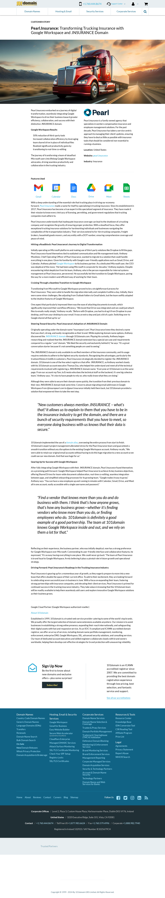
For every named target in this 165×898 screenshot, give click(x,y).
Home (19, 797)
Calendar (56, 196)
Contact (47, 797)
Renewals (21, 733)
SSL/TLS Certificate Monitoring (64, 750)
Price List (120, 736)
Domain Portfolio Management (97, 731)
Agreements (121, 746)
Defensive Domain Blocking (95, 741)
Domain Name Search (26, 736)
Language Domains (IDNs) (28, 725)
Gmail (38, 196)
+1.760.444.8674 (44, 823)
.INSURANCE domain (55, 336)
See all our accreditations (118, 697)
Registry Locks (56, 757)
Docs (73, 196)
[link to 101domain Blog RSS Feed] (146, 799)
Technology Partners (92, 778)
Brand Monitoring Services (95, 750)
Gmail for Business (58, 726)
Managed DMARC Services (63, 742)
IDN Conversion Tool (125, 725)
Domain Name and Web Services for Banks (93, 783)
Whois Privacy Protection (28, 751)
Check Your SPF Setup (60, 753)
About (28, 797)
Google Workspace (66, 263)
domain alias (72, 442)
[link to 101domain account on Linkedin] (139, 799)
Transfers (21, 729)
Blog (66, 797)
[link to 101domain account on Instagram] (132, 799)
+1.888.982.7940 (131, 823)
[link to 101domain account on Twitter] (125, 799)
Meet (109, 196)
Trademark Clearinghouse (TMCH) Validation (94, 736)
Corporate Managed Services (96, 761)
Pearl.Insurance (47, 205)
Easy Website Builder (60, 729)
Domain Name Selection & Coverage (94, 723)
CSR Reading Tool (124, 729)
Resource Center (123, 718)
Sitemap (74, 797)
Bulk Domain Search (26, 740)
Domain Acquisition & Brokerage (31, 755)
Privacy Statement (124, 749)
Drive (91, 196)
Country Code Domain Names (30, 718)
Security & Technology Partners (97, 768)
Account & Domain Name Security (94, 773)
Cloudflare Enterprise (60, 739)
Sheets (126, 196)
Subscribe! (52, 685)
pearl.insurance (100, 155)
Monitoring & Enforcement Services (95, 745)
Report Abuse (122, 753)
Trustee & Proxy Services (94, 727)
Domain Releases (27, 747)
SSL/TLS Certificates (59, 761)
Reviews (37, 797)
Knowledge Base (123, 722)
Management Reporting (93, 757)
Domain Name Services (93, 718)
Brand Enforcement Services (96, 754)
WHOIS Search (123, 757)
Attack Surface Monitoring (62, 746)
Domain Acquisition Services (95, 765)
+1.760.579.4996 (100, 823)
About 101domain (39, 612)
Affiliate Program (124, 733)
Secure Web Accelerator (61, 733)
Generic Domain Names (27, 722)
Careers (57, 797)
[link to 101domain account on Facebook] (118, 799)
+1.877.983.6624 (76, 823)
